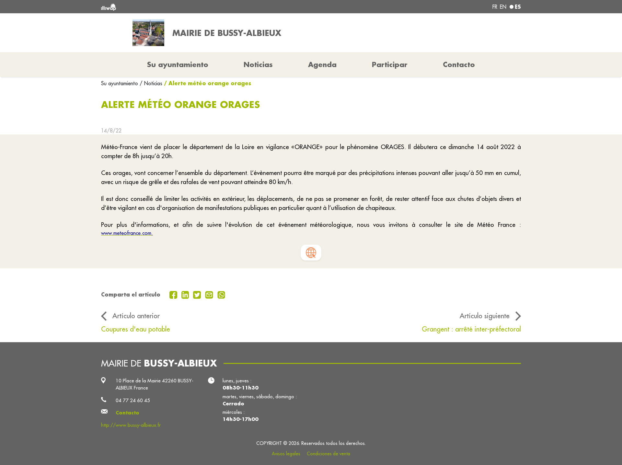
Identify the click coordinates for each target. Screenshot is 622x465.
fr (494, 7)
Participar (390, 64)
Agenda (322, 64)
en (503, 7)
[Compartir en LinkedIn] (186, 294)
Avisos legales (286, 454)
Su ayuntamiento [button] (177, 64)
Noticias (258, 64)
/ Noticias (151, 83)
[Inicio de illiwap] (186, 6)
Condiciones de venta (328, 454)
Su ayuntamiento (120, 83)
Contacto (459, 64)
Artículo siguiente (485, 315)
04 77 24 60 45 (133, 400)
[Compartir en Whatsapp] (221, 294)
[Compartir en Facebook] (174, 294)
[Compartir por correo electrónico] (210, 294)
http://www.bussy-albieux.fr (131, 425)
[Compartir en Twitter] (198, 294)
